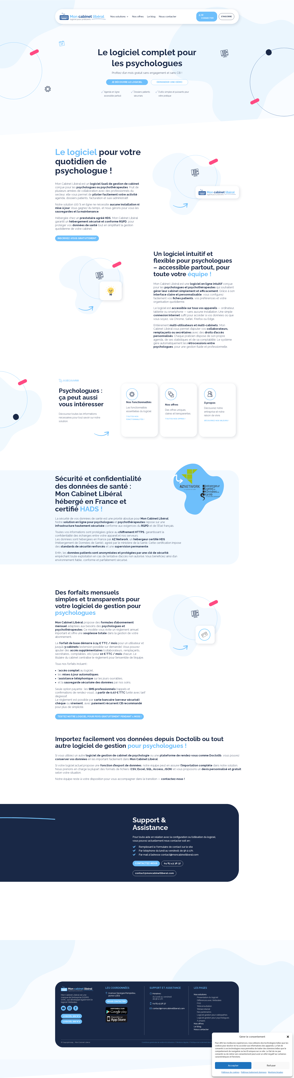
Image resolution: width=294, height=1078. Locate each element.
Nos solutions (118, 16)
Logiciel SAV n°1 (71, 1016)
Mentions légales (275, 1072)
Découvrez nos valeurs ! (216, 421)
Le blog (151, 16)
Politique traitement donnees (253, 1072)
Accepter (233, 1065)
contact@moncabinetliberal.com (154, 873)
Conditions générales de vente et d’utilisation (158, 1042)
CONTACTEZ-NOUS (146, 863)
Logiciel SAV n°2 (71, 1021)
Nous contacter (167, 16)
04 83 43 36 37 (172, 863)
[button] (287, 1036)
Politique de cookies (230, 1072)
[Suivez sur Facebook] (75, 1008)
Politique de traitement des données (203, 1042)
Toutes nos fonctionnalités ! (135, 417)
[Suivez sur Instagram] (69, 1008)
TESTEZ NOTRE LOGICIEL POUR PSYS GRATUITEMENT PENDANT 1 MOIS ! (99, 716)
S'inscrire (226, 16)
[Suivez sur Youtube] (63, 1008)
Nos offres (138, 16)
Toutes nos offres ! (175, 419)
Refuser (271, 1065)
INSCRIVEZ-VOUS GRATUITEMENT (77, 238)
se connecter (207, 16)
